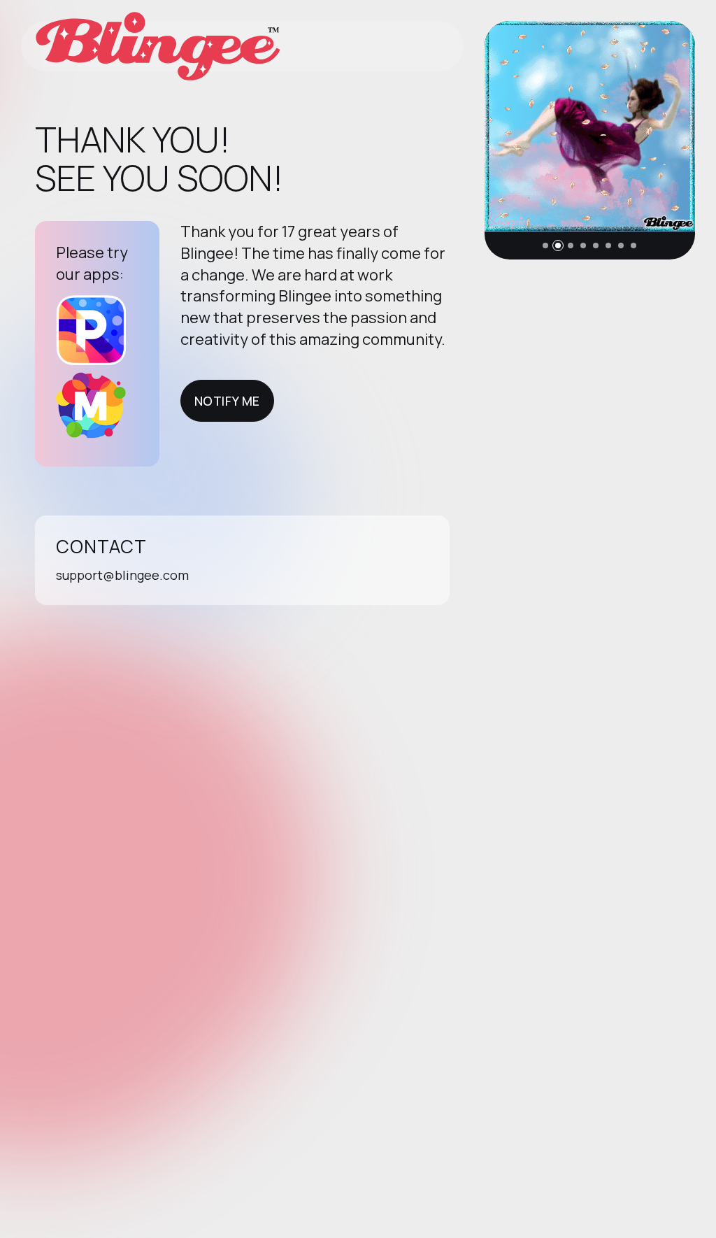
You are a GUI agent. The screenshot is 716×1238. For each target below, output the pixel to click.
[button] (545, 245)
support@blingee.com (122, 575)
